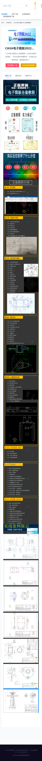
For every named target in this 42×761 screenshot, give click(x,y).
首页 (2, 22)
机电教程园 (26, 14)
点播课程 (8, 22)
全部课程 (4, 14)
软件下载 (15, 14)
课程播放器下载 (8, 16)
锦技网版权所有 (25, 755)
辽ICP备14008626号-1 (22, 750)
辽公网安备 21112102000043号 (26, 751)
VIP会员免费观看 (28, 65)
